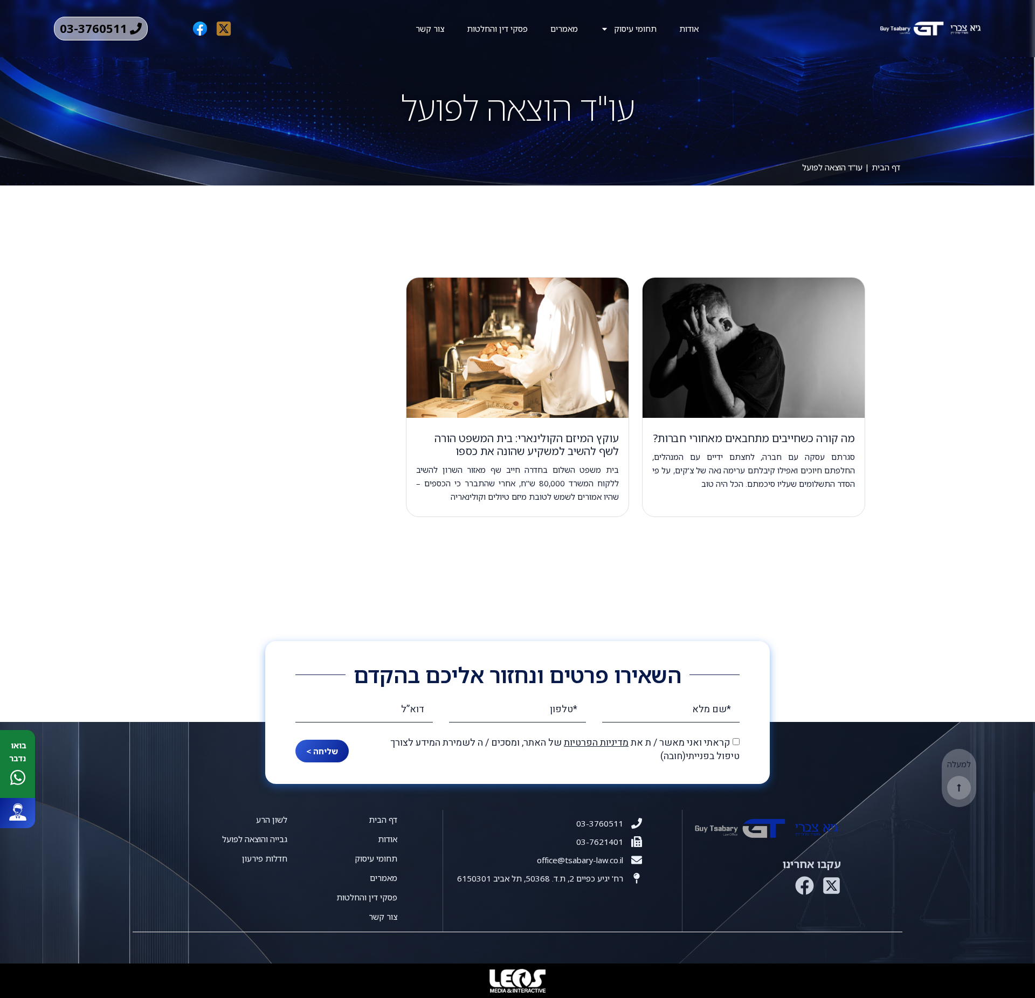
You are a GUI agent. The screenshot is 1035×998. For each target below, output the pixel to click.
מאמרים (564, 28)
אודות (689, 28)
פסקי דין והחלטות (497, 28)
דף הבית (886, 167)
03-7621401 (599, 841)
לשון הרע (271, 819)
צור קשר (430, 28)
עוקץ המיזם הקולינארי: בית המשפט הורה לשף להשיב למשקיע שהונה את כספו (526, 444)
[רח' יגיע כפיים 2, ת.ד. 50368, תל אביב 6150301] (636, 878)
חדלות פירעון (264, 858)
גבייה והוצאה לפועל (254, 839)
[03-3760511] (636, 823)
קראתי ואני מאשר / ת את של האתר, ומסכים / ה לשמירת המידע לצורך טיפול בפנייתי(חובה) (565, 749)
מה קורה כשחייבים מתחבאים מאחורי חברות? (754, 438)
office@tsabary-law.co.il (580, 860)
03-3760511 (599, 823)
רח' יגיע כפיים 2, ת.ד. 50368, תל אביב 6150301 (540, 878)
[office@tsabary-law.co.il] (636, 860)
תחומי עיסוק (635, 28)
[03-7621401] (636, 841)
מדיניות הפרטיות (596, 742)
